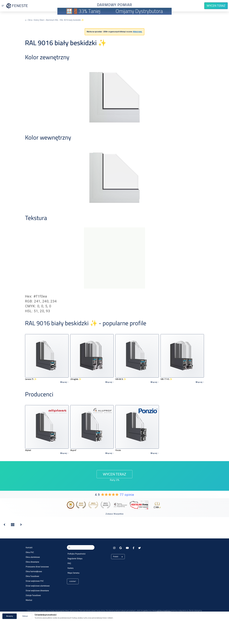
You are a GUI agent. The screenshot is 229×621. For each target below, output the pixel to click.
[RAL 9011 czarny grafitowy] (4, 525)
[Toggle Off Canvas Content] (3, 6)
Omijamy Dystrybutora (139, 11)
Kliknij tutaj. (137, 32)
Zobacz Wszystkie (114, 514)
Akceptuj (9, 616)
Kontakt (72, 581)
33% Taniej (89, 11)
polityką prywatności (164, 610)
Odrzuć (25, 616)
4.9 (114, 494)
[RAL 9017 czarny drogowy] (21, 525)
